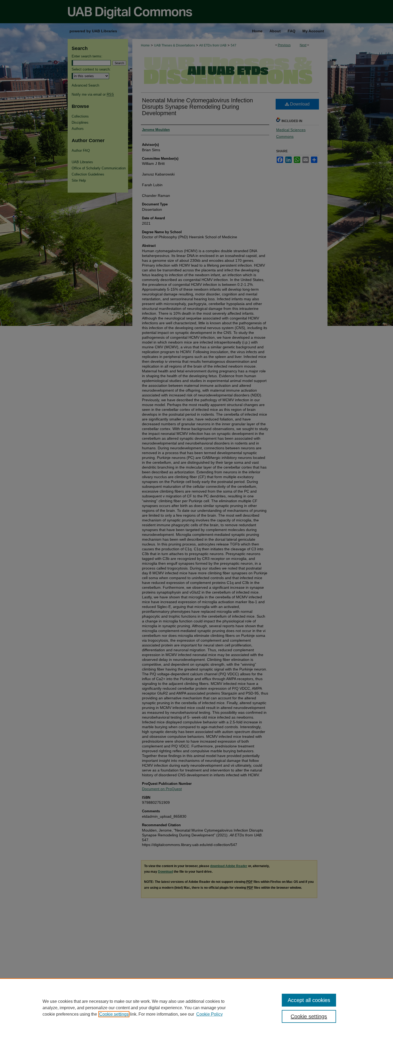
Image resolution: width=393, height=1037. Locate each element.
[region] (196, 1007)
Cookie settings (114, 1014)
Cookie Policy (209, 1014)
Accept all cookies (309, 1000)
